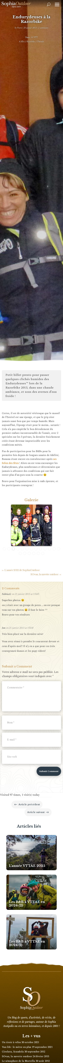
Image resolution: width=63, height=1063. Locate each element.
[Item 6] (27, 549)
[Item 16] (29, 553)
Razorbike (31, 41)
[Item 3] (13, 549)
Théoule (40, 41)
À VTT (34, 37)
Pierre (19, 28)
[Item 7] (31, 549)
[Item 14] (20, 553)
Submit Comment (48, 771)
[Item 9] (40, 549)
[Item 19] (42, 553)
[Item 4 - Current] (18, 549)
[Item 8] (36, 549)
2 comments (43, 28)
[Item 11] (49, 549)
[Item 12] (54, 549)
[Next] (57, 525)
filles (22, 41)
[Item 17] (33, 553)
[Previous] (6, 525)
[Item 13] (58, 549)
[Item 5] (22, 549)
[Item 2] (8, 549)
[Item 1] (4, 549)
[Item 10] (45, 549)
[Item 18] (38, 553)
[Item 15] (24, 553)
